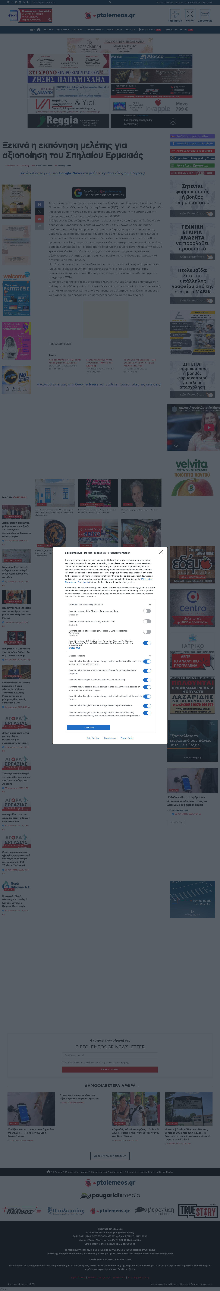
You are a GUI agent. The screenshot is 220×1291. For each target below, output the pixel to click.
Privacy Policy (126, 738)
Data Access (110, 738)
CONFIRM (88, 727)
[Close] (162, 553)
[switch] (147, 611)
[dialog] (110, 645)
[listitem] (110, 604)
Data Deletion (93, 738)
